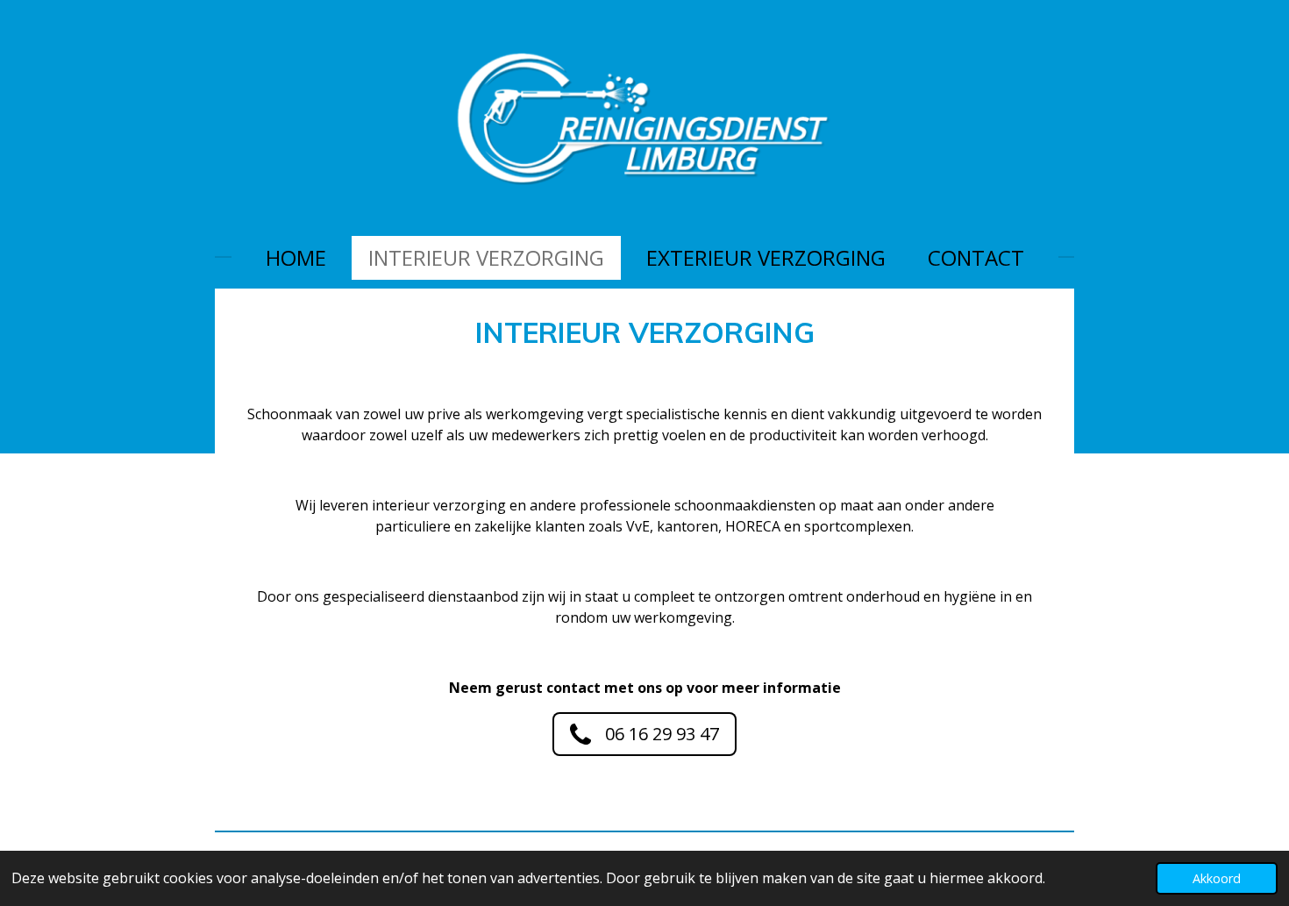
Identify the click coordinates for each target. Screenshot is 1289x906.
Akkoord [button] (1217, 878)
